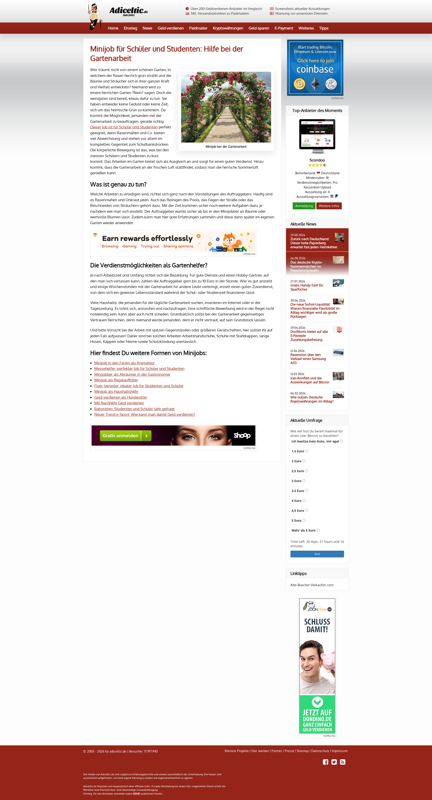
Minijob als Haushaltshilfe (116, 391)
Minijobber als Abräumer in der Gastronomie (132, 374)
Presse (289, 751)
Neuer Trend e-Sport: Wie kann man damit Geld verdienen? (144, 414)
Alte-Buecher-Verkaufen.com (311, 585)
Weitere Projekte (237, 751)
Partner (277, 751)
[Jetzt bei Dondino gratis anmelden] (317, 668)
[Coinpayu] (173, 243)
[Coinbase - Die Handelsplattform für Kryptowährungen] (315, 69)
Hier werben (260, 751)
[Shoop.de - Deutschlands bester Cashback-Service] (173, 437)
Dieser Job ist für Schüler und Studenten (124, 127)
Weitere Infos (329, 206)
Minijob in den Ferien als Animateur (124, 362)
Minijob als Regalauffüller (116, 380)
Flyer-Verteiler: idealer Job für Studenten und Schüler (139, 385)
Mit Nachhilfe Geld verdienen (119, 402)
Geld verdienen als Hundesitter (120, 397)
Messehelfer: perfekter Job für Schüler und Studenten (139, 368)
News (147, 28)
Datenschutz (320, 751)
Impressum (340, 751)
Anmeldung (304, 206)
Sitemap (303, 751)
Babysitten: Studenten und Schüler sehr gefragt (134, 408)
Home (113, 28)
